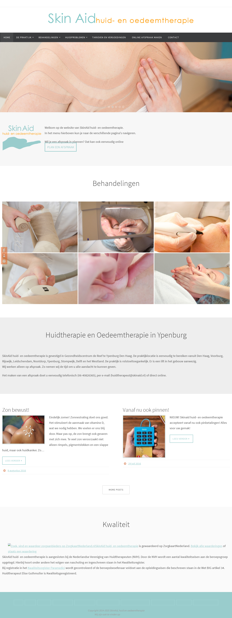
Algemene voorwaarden (135, 602)
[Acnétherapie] (116, 224)
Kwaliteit (44, 602)
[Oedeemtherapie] (40, 224)
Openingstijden (63, 602)
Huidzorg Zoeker (129, 614)
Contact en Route (108, 602)
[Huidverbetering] (192, 276)
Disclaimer (184, 602)
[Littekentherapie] (116, 276)
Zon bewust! (15, 409)
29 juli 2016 (134, 463)
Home (18, 602)
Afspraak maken (84, 602)
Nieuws (30, 602)
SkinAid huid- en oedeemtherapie (116, 546)
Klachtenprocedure (206, 602)
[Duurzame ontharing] (192, 224)
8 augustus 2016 (17, 470)
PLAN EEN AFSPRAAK (60, 147)
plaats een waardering (22, 551)
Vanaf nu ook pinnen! (146, 409)
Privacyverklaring (163, 602)
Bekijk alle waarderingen (206, 546)
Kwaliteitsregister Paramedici (46, 568)
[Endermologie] (40, 276)
